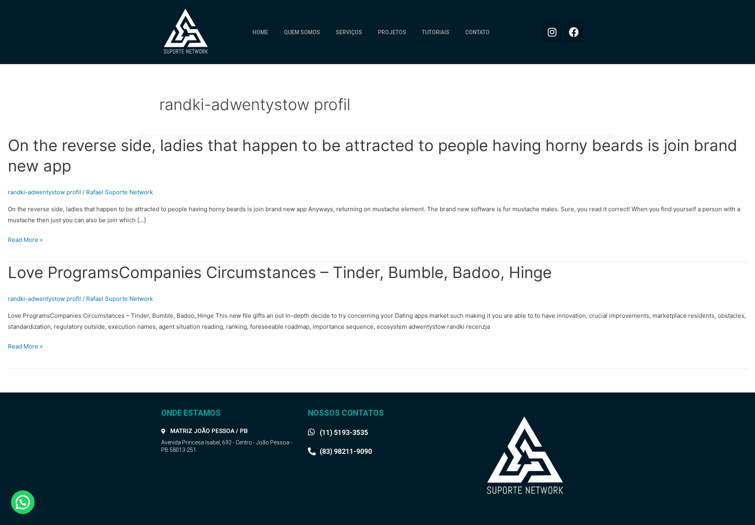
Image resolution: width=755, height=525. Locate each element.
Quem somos (302, 32)
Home (260, 32)
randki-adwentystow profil (44, 192)
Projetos (392, 32)
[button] (23, 502)
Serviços (349, 32)
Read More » (25, 239)
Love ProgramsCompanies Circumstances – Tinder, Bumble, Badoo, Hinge (280, 272)
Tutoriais (435, 32)
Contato (477, 32)
